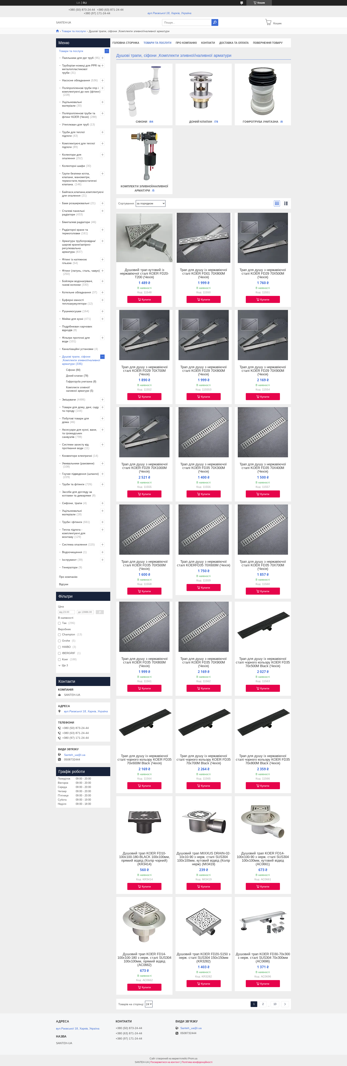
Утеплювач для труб (75, 124)
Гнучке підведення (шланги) (80, 473)
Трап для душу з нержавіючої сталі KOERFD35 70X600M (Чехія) (203, 563)
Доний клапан (200, 121)
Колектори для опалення (71, 156)
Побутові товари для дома (75, 420)
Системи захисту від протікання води (75, 446)
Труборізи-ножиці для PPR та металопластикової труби (81, 69)
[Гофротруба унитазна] (263, 91)
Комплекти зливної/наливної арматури (78, 389)
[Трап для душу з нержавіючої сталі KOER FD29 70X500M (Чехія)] (263, 238)
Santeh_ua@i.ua (74, 754)
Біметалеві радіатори (76, 222)
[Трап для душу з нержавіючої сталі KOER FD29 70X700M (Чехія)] (144, 335)
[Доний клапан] (204, 91)
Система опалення (74, 544)
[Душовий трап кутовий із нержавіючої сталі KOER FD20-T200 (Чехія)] (144, 238)
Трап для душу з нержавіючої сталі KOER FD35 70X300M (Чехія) (203, 468)
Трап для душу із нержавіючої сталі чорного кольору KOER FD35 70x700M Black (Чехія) (204, 759)
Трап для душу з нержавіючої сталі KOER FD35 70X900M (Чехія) (203, 662)
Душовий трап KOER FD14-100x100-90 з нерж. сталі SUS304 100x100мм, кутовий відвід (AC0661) (263, 859)
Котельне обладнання (76, 292)
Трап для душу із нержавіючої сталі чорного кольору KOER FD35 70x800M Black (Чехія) (263, 759)
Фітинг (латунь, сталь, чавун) (81, 270)
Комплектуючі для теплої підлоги (78, 145)
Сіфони (141, 121)
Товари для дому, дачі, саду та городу (80, 409)
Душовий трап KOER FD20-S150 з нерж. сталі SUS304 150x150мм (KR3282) (203, 957)
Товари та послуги (74, 31)
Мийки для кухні (72, 318)
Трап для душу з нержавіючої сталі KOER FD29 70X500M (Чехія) (263, 273)
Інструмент (69, 559)
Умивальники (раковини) (78, 463)
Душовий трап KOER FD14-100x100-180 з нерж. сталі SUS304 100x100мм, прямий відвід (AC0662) (144, 959)
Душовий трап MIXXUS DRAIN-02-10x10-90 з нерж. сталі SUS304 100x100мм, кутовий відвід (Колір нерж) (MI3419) (204, 859)
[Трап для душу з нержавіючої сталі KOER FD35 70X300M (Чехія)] (204, 432)
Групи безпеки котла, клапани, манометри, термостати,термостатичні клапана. (79, 179)
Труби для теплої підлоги (73, 133)
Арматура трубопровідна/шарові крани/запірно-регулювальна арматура (79, 246)
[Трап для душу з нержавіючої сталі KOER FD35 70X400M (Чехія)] (263, 432)
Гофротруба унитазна (260, 121)
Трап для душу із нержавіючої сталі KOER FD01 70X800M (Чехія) (203, 273)
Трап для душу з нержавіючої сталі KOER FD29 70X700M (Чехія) (144, 370)
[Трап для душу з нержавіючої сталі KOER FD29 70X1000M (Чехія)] (144, 432)
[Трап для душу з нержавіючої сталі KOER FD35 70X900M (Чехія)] (204, 627)
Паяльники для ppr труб (78, 57)
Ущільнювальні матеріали (72, 103)
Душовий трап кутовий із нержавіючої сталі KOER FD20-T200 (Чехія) (144, 273)
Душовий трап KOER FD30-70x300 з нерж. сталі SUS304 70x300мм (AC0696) (263, 957)
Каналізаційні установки (77, 349)
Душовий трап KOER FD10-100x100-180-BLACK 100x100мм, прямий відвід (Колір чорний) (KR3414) (144, 859)
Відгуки (63, 584)
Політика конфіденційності (197, 1062)
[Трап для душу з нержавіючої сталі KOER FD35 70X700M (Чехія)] (263, 529)
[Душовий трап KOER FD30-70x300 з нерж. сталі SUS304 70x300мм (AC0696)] (263, 922)
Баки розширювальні (75, 203)
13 (275, 1004)
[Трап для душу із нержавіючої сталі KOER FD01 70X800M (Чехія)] (204, 238)
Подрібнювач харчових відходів (77, 328)
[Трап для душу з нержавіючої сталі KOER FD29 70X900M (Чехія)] (263, 335)
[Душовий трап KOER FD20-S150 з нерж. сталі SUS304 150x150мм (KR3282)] (204, 922)
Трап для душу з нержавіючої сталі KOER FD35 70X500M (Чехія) (144, 565)
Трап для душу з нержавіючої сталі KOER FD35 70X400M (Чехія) (263, 468)
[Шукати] (214, 22)
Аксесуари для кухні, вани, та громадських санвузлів (79, 433)
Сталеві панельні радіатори (73, 212)
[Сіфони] (144, 91)
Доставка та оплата (234, 42)
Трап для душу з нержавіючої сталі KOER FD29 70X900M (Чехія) (263, 370)
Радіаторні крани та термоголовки (75, 231)
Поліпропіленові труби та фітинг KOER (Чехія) (78, 115)
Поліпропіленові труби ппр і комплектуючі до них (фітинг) (81, 89)
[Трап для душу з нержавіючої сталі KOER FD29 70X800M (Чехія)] (204, 335)
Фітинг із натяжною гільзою (74, 261)
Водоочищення (72, 552)
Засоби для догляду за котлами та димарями (77, 493)
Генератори (70, 567)
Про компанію (186, 42)
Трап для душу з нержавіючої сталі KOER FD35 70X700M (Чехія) (263, 565)
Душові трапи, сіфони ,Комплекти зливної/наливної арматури (81, 360)
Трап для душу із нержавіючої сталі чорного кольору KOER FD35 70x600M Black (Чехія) (144, 759)
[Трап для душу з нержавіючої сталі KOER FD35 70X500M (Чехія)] (144, 529)
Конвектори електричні (77, 455)
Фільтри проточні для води (76, 339)
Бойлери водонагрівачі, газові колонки (77, 282)
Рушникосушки (71, 311)
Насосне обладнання (76, 80)
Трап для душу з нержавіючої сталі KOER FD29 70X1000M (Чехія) (144, 468)
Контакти (208, 42)
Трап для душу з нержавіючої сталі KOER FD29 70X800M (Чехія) (203, 370)
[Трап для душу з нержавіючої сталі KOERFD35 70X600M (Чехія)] (204, 529)
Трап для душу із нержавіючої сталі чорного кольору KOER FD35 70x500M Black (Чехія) (263, 662)
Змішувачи (69, 399)
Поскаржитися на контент (165, 1062)
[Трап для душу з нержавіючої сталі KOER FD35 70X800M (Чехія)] (144, 627)
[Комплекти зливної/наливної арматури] (144, 156)
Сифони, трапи (72, 503)
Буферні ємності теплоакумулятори (74, 301)
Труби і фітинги (72, 522)
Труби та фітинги (73, 484)
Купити (146, 299)
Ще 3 (65, 665)
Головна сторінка (125, 42)
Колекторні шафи (73, 165)
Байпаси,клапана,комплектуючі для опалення (82, 193)
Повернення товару (268, 42)
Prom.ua (192, 1058)
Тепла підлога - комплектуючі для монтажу (73, 533)
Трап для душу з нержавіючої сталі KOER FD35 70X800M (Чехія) (144, 662)
